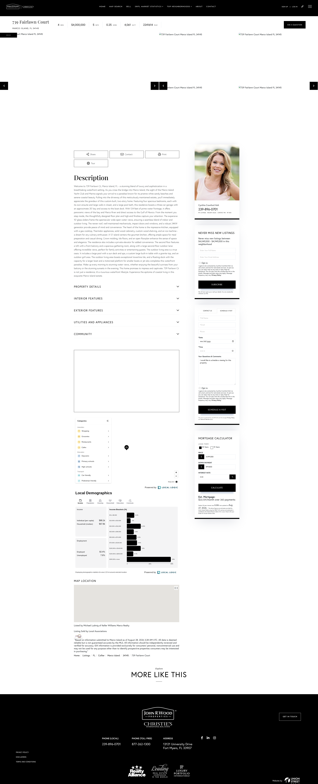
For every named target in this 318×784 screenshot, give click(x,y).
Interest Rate (204, 473)
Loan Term (203, 444)
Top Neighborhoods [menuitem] (178, 7)
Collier (101, 655)
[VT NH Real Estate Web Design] (292, 781)
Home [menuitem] (102, 7)
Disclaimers (21, 757)
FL (94, 655)
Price (200, 452)
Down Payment (205, 463)
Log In (295, 7)
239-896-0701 (302, 6)
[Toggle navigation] (310, 6)
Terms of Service (205, 419)
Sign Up (285, 7)
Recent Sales (211, 212)
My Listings (202, 212)
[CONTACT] (295, 24)
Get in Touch (290, 717)
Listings (86, 655)
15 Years (217, 447)
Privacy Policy (216, 275)
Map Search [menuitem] (115, 7)
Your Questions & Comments (209, 356)
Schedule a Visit (226, 311)
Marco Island (113, 655)
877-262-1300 (141, 744)
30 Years (205, 447)
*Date (200, 337)
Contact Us (207, 311)
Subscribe (216, 284)
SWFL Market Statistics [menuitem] (148, 7)
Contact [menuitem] (211, 7)
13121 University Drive (177, 746)
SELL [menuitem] (128, 7)
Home (77, 655)
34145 (126, 655)
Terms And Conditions (26, 762)
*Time (200, 347)
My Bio (229, 212)
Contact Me (222, 212)
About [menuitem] (199, 7)
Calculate (217, 487)
